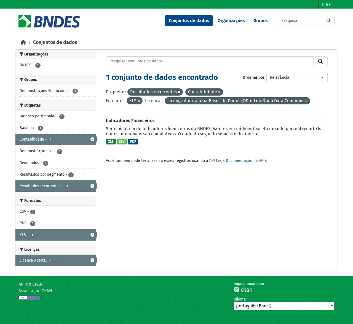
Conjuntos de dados (189, 20)
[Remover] (179, 92)
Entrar (327, 4)
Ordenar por (253, 77)
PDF (133, 142)
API (212, 160)
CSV (122, 142)
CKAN (243, 290)
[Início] (23, 42)
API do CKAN (30, 284)
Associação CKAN (35, 290)
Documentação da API (245, 160)
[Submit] (328, 20)
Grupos (260, 20)
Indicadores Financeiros (130, 120)
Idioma (240, 299)
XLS (111, 142)
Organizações (231, 20)
